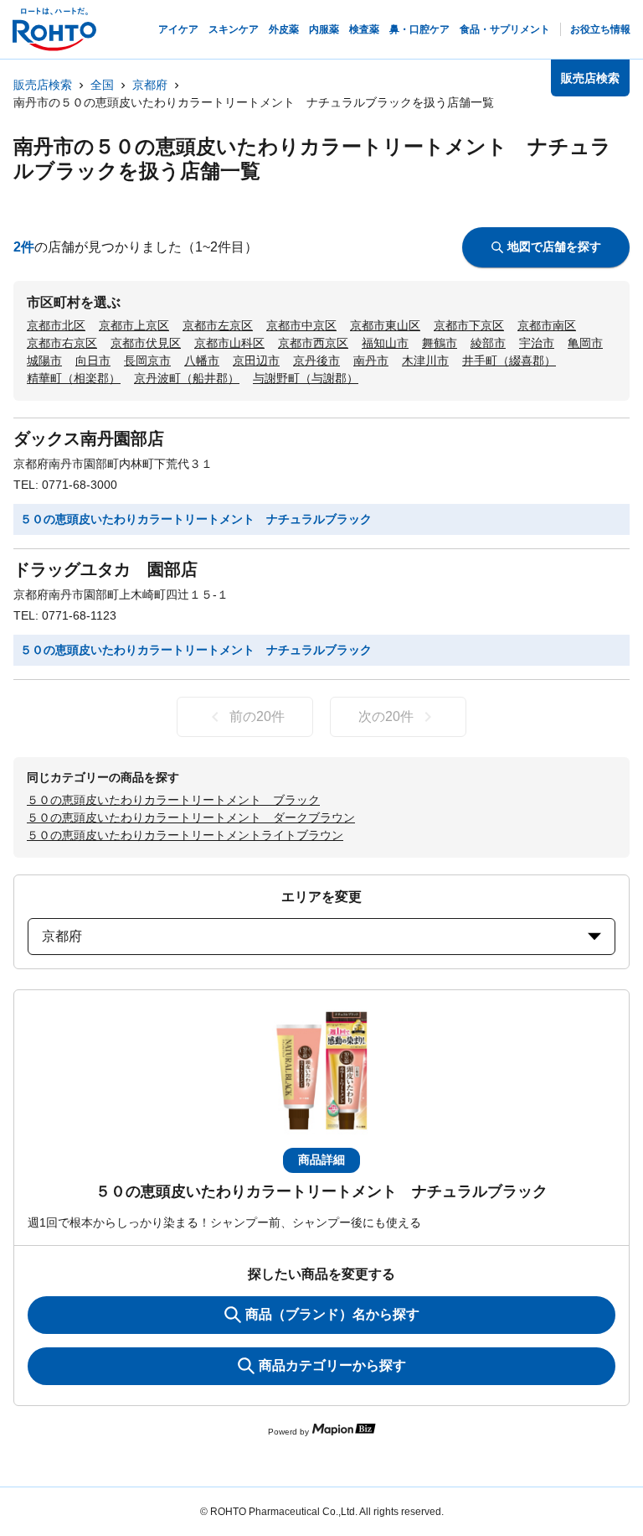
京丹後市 (316, 360)
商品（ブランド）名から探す (332, 1314)
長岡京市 (147, 360)
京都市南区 (546, 325)
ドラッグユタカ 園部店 (105, 569)
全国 (102, 84)
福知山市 (385, 343)
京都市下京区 (469, 325)
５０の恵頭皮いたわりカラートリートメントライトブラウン (185, 835)
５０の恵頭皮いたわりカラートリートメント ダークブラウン (191, 817)
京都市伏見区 (146, 343)
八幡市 (201, 360)
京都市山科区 (229, 343)
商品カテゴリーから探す (332, 1365)
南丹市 (370, 360)
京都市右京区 (62, 343)
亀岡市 (585, 343)
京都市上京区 (134, 325)
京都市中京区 (301, 325)
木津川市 (425, 360)
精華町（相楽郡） (74, 378)
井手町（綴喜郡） (509, 360)
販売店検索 (42, 84)
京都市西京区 (313, 343)
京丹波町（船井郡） (186, 378)
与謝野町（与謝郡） (305, 378)
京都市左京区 (218, 325)
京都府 (149, 84)
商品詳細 (321, 1159)
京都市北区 (56, 325)
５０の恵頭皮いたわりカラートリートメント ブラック (173, 800)
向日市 (93, 360)
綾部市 (488, 343)
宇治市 (536, 343)
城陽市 (44, 360)
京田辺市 (256, 360)
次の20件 (386, 716)
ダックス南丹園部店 (88, 438)
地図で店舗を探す (554, 246)
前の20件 (257, 716)
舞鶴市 (439, 343)
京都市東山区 (385, 325)
